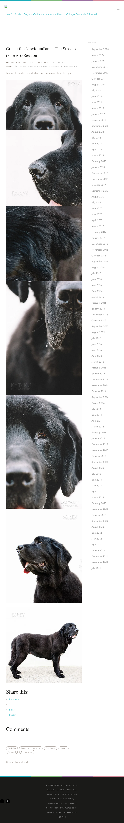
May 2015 (96, 350)
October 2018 (98, 120)
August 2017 (97, 196)
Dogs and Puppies (38, 66)
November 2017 (99, 179)
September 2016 (99, 261)
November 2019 (99, 73)
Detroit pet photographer (31, 748)
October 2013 (98, 456)
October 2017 (98, 185)
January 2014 (98, 438)
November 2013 (99, 450)
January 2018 (98, 167)
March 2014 (97, 426)
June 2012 (96, 533)
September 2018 (99, 126)
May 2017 (96, 214)
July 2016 (96, 273)
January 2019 (98, 114)
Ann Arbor (21, 66)
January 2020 (98, 61)
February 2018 (98, 161)
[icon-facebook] (3, 801)
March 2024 (97, 55)
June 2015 (96, 344)
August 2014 (97, 403)
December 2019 (99, 67)
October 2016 (98, 255)
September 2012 (99, 521)
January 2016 (98, 308)
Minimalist (12, 752)
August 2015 (97, 332)
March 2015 (97, 361)
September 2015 (99, 326)
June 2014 (96, 415)
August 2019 (97, 84)
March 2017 (97, 226)
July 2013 (96, 474)
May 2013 (96, 485)
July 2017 (96, 202)
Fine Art (63, 748)
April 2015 (97, 356)
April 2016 (97, 291)
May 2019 (96, 102)
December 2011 (99, 556)
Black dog (12, 748)
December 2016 (99, 244)
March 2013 (97, 497)
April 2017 (96, 220)
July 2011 (96, 568)
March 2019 (97, 108)
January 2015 (98, 373)
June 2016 (96, 279)
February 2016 (98, 303)
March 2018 (97, 155)
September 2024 (100, 49)
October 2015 (98, 320)
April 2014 (97, 420)
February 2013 (98, 503)
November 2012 (99, 509)
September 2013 (99, 462)
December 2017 (99, 173)
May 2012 (96, 538)
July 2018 (96, 137)
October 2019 (98, 78)
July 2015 (96, 338)
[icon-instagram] (8, 801)
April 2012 (97, 544)
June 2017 (96, 208)
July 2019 (96, 90)
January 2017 (98, 238)
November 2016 (99, 249)
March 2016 (97, 297)
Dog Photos (50, 748)
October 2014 (98, 391)
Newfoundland (26, 752)
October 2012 (98, 515)
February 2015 (98, 367)
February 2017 (98, 232)
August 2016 (97, 267)
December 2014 (99, 379)
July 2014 (96, 409)
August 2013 (97, 468)
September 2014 (99, 397)
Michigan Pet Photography (64, 66)
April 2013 (97, 491)
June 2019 (96, 96)
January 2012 (98, 550)
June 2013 (96, 479)
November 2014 (99, 385)
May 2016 (96, 285)
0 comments (59, 62)
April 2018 (97, 149)
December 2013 (99, 444)
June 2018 (96, 143)
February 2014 (98, 432)
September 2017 (99, 190)
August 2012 (97, 527)
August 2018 (97, 132)
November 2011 (99, 562)
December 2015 (99, 314)
